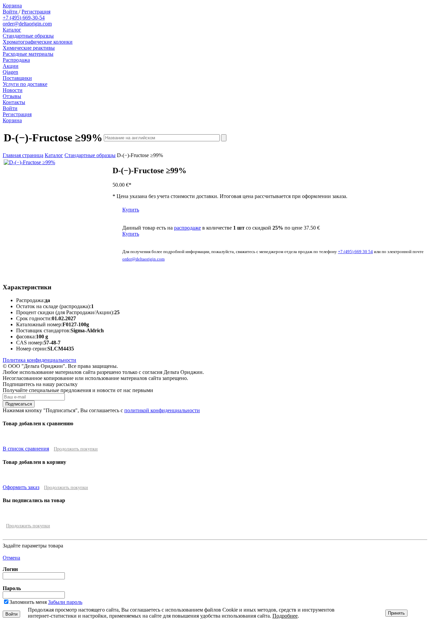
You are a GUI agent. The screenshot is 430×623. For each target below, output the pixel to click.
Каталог (12, 30)
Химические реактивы (29, 48)
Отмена (11, 558)
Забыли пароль (65, 602)
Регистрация (36, 11)
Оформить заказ (21, 487)
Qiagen (10, 72)
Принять (396, 613)
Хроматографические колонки (38, 42)
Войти (11, 11)
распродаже (187, 228)
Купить (130, 209)
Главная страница (23, 155)
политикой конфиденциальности (162, 410)
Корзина (12, 5)
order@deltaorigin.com (27, 24)
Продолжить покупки (76, 448)
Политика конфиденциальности (39, 360)
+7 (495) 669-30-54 (24, 17)
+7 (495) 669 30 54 (355, 251)
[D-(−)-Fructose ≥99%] (29, 162)
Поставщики (17, 78)
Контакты (14, 102)
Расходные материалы (28, 54)
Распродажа (16, 60)
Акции (10, 66)
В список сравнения (26, 448)
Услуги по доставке (25, 84)
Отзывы (12, 96)
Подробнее (285, 616)
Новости (13, 90)
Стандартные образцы (28, 36)
